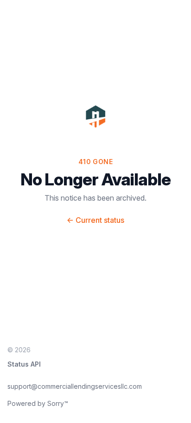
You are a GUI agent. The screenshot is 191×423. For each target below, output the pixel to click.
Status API (24, 364)
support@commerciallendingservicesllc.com (74, 386)
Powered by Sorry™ (37, 403)
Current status (95, 220)
